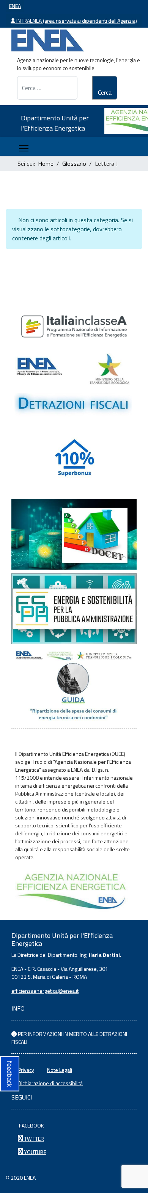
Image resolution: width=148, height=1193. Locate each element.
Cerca (105, 92)
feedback (10, 1074)
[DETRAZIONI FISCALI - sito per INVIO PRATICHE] (74, 385)
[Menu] (23, 148)
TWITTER (33, 1139)
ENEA (15, 6)
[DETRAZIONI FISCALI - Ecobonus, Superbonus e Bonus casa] (74, 459)
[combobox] (47, 88)
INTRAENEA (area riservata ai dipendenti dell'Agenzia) (76, 21)
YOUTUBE (34, 1152)
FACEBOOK (31, 1125)
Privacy (26, 1070)
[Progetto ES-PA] (74, 608)
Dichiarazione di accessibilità (50, 1083)
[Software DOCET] (74, 534)
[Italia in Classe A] (74, 326)
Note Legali (59, 1070)
